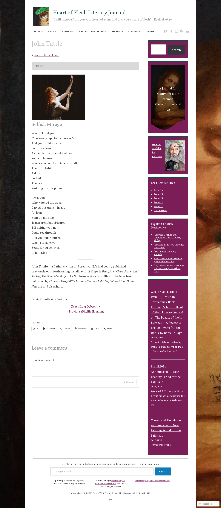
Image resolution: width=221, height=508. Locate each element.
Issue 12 (158, 202)
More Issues (160, 210)
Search (176, 50)
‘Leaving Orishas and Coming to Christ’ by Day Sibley (167, 237)
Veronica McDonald (164, 420)
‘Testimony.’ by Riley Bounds (165, 253)
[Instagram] (176, 29)
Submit (116, 31)
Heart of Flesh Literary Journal (89, 13)
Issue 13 (158, 198)
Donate (149, 31)
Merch (83, 31)
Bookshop (68, 31)
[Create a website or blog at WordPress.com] (110, 499)
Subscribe (134, 31)
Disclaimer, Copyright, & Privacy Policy (152, 480)
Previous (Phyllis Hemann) (86, 311)
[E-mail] (187, 29)
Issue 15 (158, 190)
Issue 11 (158, 206)
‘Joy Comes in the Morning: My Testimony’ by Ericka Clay (169, 268)
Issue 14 (158, 194)
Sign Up (163, 471)
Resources (97, 31)
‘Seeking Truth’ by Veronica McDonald (169, 246)
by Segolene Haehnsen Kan (110, 482)
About (36, 31)
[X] (170, 29)
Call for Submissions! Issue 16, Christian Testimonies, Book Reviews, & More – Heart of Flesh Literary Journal (167, 302)
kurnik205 (157, 366)
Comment (129, 382)
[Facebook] (165, 29)
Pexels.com (62, 299)
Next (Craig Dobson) (84, 306)
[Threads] (181, 29)
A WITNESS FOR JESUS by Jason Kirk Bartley (168, 260)
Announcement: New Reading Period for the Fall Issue (166, 377)
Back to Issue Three (46, 55)
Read (51, 31)
